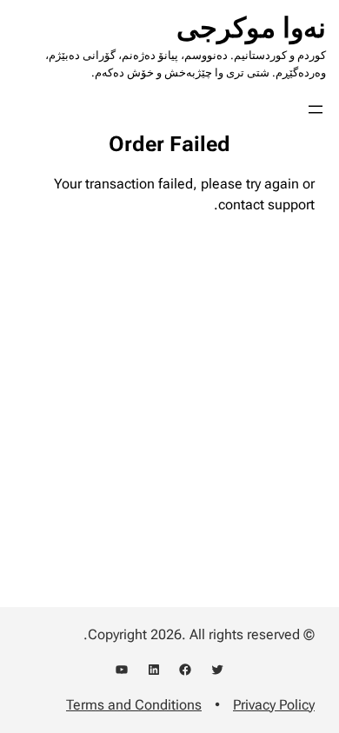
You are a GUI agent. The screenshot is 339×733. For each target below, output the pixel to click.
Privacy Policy (274, 705)
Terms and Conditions (134, 705)
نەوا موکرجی (251, 27)
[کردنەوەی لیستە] (315, 109)
